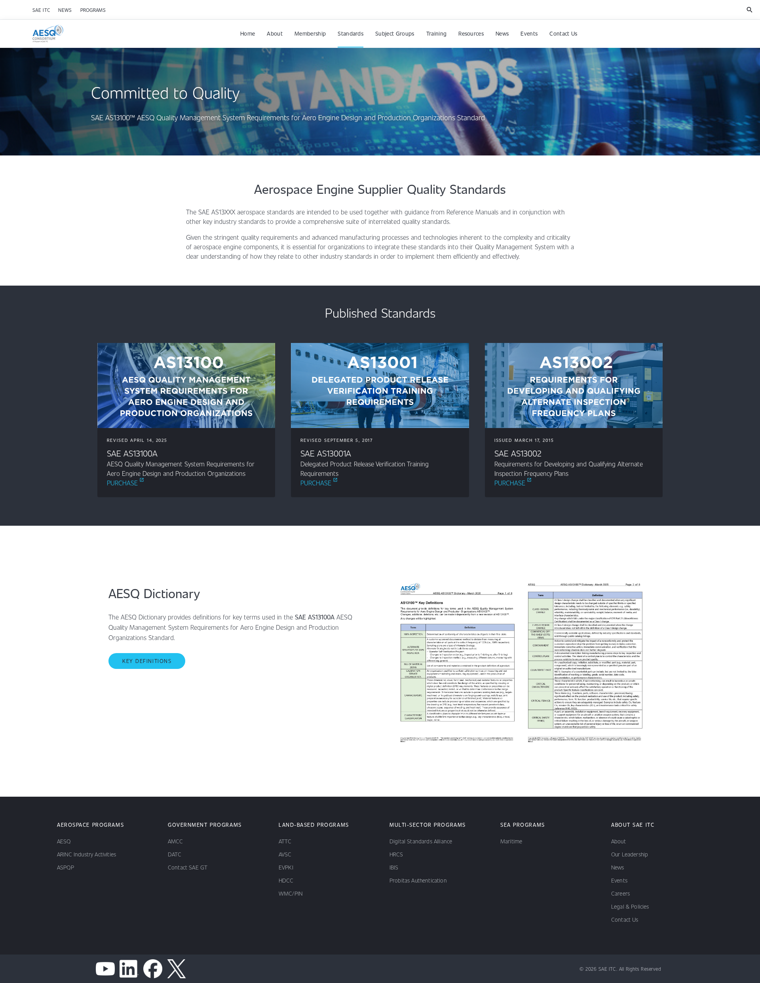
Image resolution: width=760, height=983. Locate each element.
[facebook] (152, 969)
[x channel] (176, 969)
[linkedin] (129, 969)
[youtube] (105, 969)
